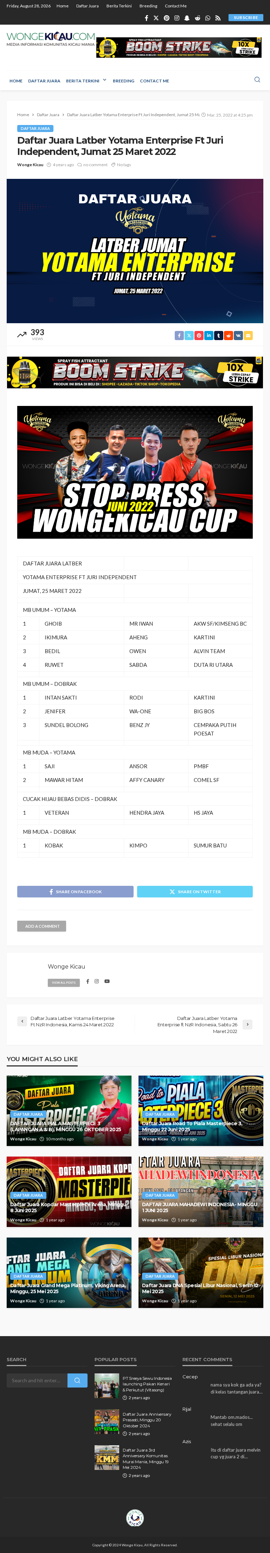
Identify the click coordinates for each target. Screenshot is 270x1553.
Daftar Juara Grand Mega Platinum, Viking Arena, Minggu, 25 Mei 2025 (68, 1289)
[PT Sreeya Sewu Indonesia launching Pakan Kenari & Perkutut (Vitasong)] (107, 1385)
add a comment (42, 926)
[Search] (257, 80)
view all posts (64, 982)
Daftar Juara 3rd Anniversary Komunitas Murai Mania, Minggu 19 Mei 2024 (145, 1459)
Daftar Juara (87, 5)
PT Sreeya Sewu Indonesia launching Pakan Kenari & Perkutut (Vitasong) (147, 1384)
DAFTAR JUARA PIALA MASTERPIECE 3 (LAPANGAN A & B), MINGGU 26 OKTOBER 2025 (65, 1127)
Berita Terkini (119, 5)
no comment (95, 164)
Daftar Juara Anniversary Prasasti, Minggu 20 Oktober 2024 (147, 1420)
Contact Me (176, 5)
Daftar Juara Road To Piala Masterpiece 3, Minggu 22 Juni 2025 (192, 1127)
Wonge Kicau (30, 164)
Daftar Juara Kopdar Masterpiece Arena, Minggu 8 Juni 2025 (68, 1208)
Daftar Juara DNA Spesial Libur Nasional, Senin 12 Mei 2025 (200, 1289)
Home (63, 5)
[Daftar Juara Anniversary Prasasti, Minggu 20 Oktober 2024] (107, 1421)
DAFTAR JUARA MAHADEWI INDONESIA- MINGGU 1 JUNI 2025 (199, 1208)
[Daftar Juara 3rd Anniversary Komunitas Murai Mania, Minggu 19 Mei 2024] (107, 1457)
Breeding (148, 5)
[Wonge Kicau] (51, 39)
